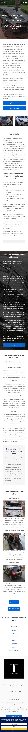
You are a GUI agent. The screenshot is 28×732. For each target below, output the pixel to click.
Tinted (3, 2)
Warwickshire (14, 80)
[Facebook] (8, 691)
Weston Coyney (14, 637)
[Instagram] (11, 691)
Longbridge (14, 643)
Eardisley (14, 640)
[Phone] (15, 691)
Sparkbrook (14, 626)
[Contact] (19, 691)
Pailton (14, 633)
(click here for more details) (10, 299)
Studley (14, 647)
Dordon (14, 630)
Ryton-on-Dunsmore (14, 650)
